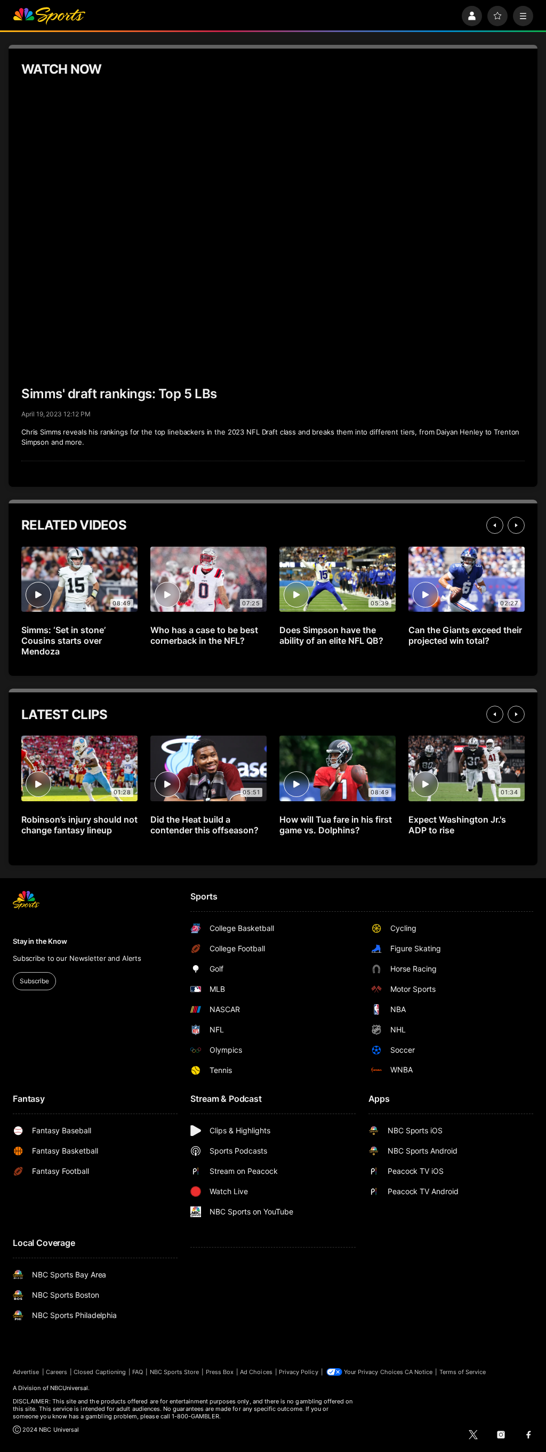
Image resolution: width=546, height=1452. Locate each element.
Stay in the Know (40, 941)
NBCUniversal (69, 1388)
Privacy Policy (298, 1372)
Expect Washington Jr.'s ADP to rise (457, 824)
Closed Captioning (100, 1372)
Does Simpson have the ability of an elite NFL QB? (331, 635)
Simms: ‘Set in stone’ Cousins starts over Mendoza (63, 641)
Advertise (26, 1372)
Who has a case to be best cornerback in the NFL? (204, 635)
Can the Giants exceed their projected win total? (465, 635)
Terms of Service (462, 1372)
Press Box (220, 1372)
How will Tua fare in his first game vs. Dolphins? (335, 824)
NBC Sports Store (174, 1372)
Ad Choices (256, 1372)
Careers (56, 1372)
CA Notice (419, 1372)
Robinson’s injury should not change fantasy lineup (79, 824)
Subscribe (34, 981)
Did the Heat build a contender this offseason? (204, 824)
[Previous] (494, 525)
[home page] (49, 16)
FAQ (137, 1372)
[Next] (516, 525)
